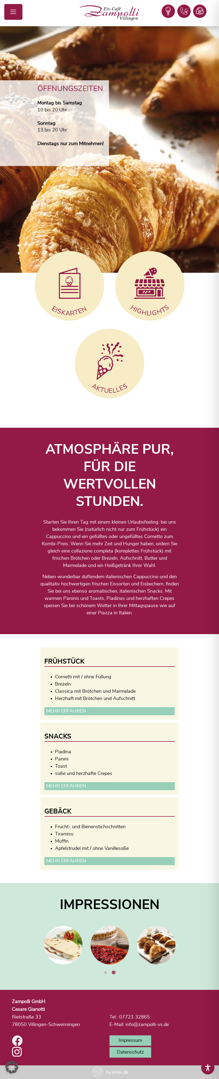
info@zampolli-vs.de (147, 1024)
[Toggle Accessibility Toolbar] (208, 1068)
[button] (12, 1067)
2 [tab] (113, 972)
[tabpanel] (63, 945)
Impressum (130, 1040)
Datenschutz (130, 1052)
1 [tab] (105, 972)
